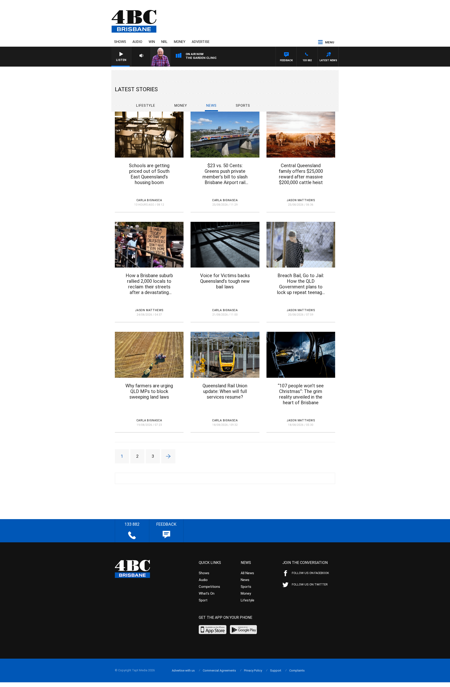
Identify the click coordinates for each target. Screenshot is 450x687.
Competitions (209, 587)
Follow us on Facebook (310, 573)
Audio (137, 42)
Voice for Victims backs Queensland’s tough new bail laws (225, 281)
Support (275, 670)
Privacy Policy (253, 670)
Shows (120, 42)
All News (247, 573)
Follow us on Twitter (310, 584)
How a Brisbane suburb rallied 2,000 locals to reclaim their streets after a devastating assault (149, 284)
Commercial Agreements (219, 670)
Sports (243, 105)
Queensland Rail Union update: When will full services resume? (224, 391)
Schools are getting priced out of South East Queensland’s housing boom (149, 174)
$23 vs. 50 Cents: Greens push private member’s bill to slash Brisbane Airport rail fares (225, 174)
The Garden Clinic (201, 58)
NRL (164, 42)
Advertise (201, 42)
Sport (203, 600)
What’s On (206, 593)
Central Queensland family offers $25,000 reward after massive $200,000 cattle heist (301, 174)
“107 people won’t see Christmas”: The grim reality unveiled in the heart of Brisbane (301, 394)
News (211, 105)
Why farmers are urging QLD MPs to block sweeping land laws (149, 391)
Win (152, 42)
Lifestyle (145, 105)
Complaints (297, 670)
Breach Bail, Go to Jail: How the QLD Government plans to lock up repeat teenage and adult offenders (301, 284)
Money (179, 42)
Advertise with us (183, 670)
